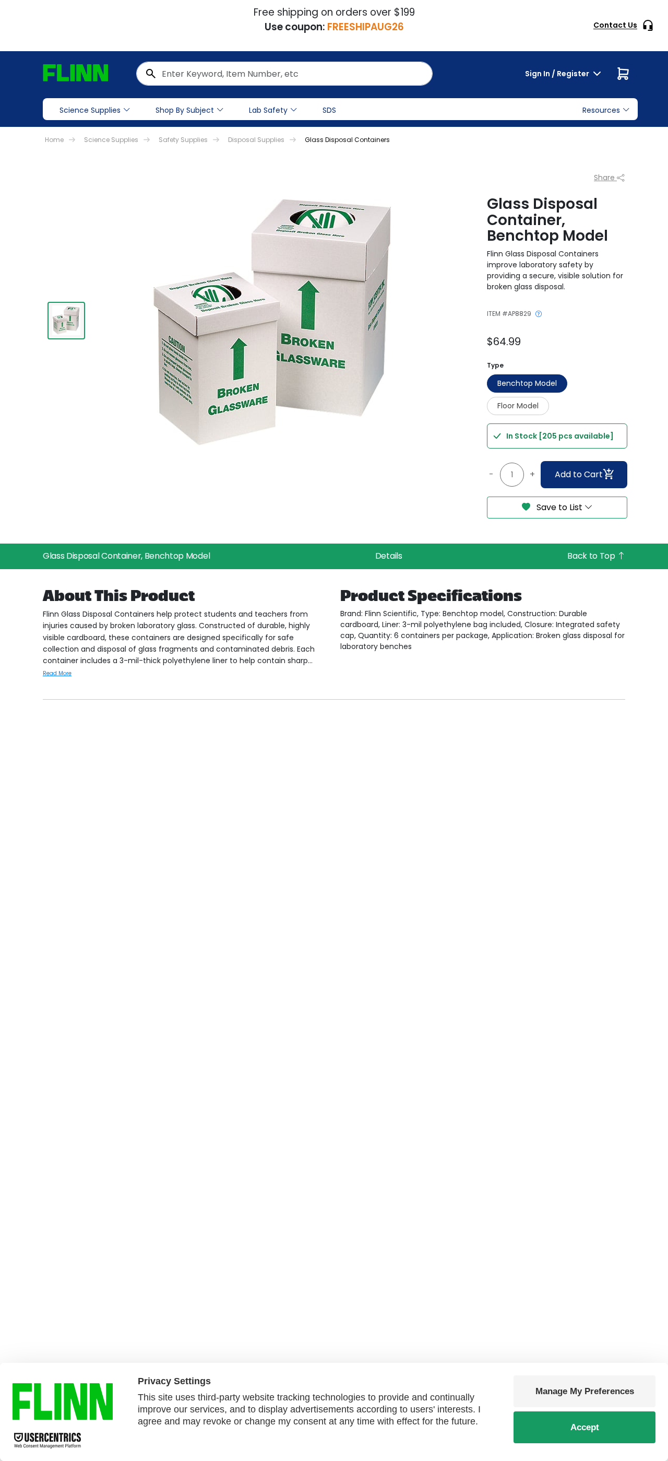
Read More (57, 673)
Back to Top (592, 556)
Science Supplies (90, 110)
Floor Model (518, 405)
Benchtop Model (527, 383)
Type (495, 365)
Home (54, 139)
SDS (329, 110)
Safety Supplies (183, 139)
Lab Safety (268, 110)
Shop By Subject (185, 110)
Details (388, 556)
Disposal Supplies (256, 139)
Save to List (559, 507)
